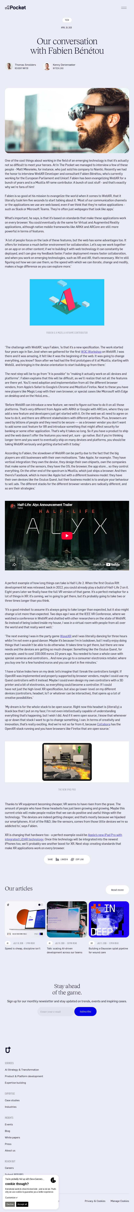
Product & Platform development (24, 1076)
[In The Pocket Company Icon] (8, 1050)
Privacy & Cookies (95, 1201)
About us (10, 1150)
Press (8, 1144)
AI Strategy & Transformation (22, 1069)
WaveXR (65, 636)
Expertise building (15, 1082)
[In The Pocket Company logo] (15, 7)
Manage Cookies (120, 1201)
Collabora (103, 724)
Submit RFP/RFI (14, 1174)
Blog (7, 1131)
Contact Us (11, 1181)
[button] (124, 8)
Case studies (12, 1100)
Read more (117, 889)
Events (9, 1124)
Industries (11, 1107)
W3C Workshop (91, 351)
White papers (12, 1137)
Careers (9, 1168)
